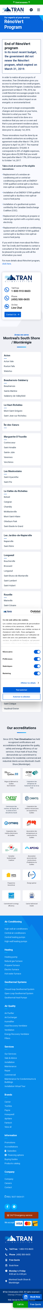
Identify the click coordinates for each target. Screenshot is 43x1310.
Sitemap (11, 1295)
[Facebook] (7, 1207)
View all (8, 1127)
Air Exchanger (11, 1017)
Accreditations (11, 1146)
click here (6, 264)
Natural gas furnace (13, 961)
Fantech (8, 1123)
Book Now (13, 1265)
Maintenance (10, 1066)
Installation (10, 1062)
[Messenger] (14, 1207)
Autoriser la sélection (21, 697)
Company (9, 1179)
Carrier (8, 1102)
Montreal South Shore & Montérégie (19, 1281)
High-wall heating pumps (16, 941)
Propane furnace (12, 965)
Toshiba (8, 1106)
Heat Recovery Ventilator (16, 1025)
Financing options (16, 1155)
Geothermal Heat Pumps (16, 997)
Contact (8, 1187)
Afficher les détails (28, 683)
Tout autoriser (21, 690)
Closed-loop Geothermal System (19, 989)
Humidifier (9, 1021)
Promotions (10, 1142)
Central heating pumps (15, 937)
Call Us (20, 1304)
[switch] (37, 659)
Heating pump (11, 957)
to (17, 1272)
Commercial (10, 1075)
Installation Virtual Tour (15, 1086)
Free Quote (35, 1304)
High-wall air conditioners (16, 929)
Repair (7, 1070)
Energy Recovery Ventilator (17, 1034)
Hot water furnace (13, 973)
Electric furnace (12, 969)
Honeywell (9, 1114)
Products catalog (12, 1163)
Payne (7, 1110)
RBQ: (15, 1197)
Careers (8, 1183)
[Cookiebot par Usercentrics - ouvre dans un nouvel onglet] (30, 611)
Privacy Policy (21, 1295)
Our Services (10, 1054)
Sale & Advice (11, 1058)
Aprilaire (8, 1118)
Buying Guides (11, 1159)
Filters (7, 1038)
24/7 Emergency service (21, 1215)
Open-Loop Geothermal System (19, 993)
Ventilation (9, 1030)
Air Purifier (9, 1013)
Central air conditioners (15, 933)
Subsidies (11, 1151)
